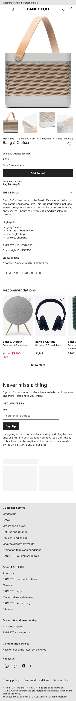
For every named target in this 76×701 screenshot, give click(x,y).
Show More (38, 365)
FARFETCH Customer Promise (21, 555)
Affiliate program (12, 626)
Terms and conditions (36, 680)
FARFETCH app (12, 591)
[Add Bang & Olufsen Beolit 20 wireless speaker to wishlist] (69, 144)
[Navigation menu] (4, 9)
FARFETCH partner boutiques (20, 579)
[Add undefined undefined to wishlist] (29, 299)
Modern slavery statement (18, 597)
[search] (12, 9)
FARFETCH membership (17, 632)
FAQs (6, 519)
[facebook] (24, 666)
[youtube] (32, 666)
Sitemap (8, 609)
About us (8, 573)
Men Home (8, 139)
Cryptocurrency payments (18, 543)
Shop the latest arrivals (26, 3)
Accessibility (60, 680)
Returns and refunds (15, 531)
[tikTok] (15, 666)
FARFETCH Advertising (16, 603)
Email (5, 409)
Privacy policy (11, 680)
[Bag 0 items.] (71, 9)
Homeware (45, 139)
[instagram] (7, 666)
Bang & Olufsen (27, 139)
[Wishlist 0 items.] (64, 9)
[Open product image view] (38, 63)
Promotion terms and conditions (22, 549)
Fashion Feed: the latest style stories (24, 649)
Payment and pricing (15, 537)
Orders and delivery (14, 525)
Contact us (9, 513)
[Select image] (11, 122)
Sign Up (11, 426)
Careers (7, 585)
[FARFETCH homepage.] (38, 9)
